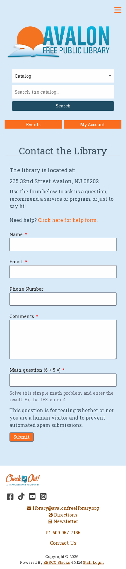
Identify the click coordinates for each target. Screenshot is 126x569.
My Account (92, 124)
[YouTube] (32, 496)
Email (16, 262)
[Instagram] (43, 496)
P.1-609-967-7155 (63, 533)
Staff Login (93, 562)
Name (16, 234)
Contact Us (63, 543)
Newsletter (65, 521)
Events (33, 124)
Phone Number (26, 289)
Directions (65, 515)
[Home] (61, 41)
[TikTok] (21, 496)
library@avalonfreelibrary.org (65, 508)
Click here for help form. (68, 220)
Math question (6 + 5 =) (35, 370)
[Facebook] (10, 496)
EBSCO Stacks (56, 562)
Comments (21, 316)
